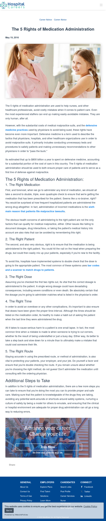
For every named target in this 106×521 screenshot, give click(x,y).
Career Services (67, 496)
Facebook (88, 486)
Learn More (45, 500)
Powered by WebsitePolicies (16, 515)
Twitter (87, 491)
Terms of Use (26, 496)
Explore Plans (46, 486)
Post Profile (65, 491)
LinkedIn (88, 496)
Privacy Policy (26, 500)
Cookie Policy (90, 506)
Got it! (9, 510)
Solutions (44, 496)
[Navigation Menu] (101, 5)
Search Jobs (65, 486)
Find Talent (45, 491)
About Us (24, 486)
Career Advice (45, 19)
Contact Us (25, 491)
